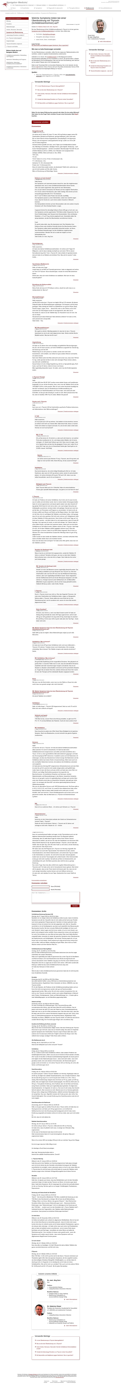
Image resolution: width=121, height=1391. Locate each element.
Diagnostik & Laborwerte (55, 8)
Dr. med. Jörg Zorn (53, 1280)
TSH (37, 67)
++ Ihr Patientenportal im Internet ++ (38, 5)
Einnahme (9, 24)
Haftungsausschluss (59, 1377)
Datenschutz (55, 1381)
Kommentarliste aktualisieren (39, 880)
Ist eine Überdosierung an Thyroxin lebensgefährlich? (51, 86)
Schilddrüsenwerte (52, 57)
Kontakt (45, 1382)
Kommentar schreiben (40, 122)
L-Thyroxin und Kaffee (12, 46)
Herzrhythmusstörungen (49, 34)
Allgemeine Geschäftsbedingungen (68, 1381)
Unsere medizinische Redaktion (57, 1382)
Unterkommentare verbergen (71, 173)
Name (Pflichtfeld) (55, 886)
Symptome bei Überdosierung (14, 32)
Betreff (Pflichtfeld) (55, 889)
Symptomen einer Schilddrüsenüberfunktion (43, 31)
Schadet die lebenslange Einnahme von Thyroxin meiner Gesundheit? (55, 99)
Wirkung (8, 21)
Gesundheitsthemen (106, 8)
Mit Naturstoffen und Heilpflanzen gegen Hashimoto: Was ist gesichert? (50, 45)
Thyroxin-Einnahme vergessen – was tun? (101, 71)
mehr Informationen (71, 1299)
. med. (53, 26)
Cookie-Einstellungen (71, 1382)
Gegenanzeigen (10, 41)
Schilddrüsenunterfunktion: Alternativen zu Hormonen (16, 67)
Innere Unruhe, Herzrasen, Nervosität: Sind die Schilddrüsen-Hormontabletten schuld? (100, 55)
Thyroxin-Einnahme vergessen (14, 43)
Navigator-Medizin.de (33, 1374)
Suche (10, 9)
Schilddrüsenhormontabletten (13, 18)
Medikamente (90, 8)
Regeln (76, 114)
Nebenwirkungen (10, 26)
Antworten (60, 173)
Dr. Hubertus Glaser (54, 1306)
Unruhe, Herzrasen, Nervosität (14, 29)
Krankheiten (25, 8)
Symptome (39, 8)
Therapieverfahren (74, 8)
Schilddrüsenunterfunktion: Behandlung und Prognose (16, 56)
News (14, 8)
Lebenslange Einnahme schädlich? (15, 35)
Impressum (46, 1381)
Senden (75, 906)
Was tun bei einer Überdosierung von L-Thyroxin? (50, 90)
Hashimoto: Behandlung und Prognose (16, 59)
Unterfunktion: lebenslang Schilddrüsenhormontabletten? (14, 63)
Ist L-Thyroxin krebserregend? (14, 38)
